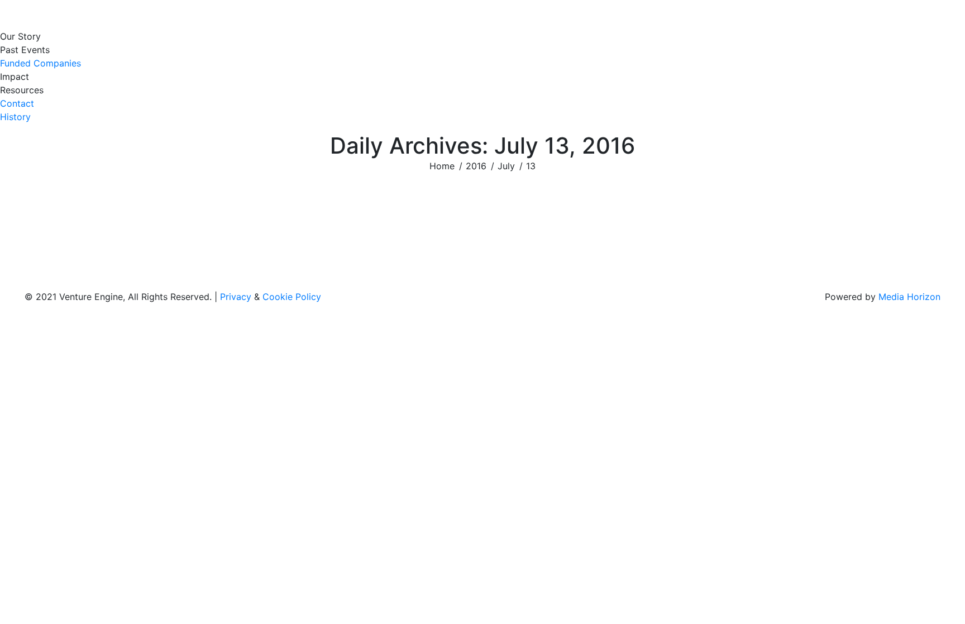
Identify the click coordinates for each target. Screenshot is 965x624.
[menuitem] (23, 36)
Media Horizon (909, 296)
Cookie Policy (291, 296)
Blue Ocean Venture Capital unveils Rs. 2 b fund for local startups (267, 229)
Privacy (235, 296)
